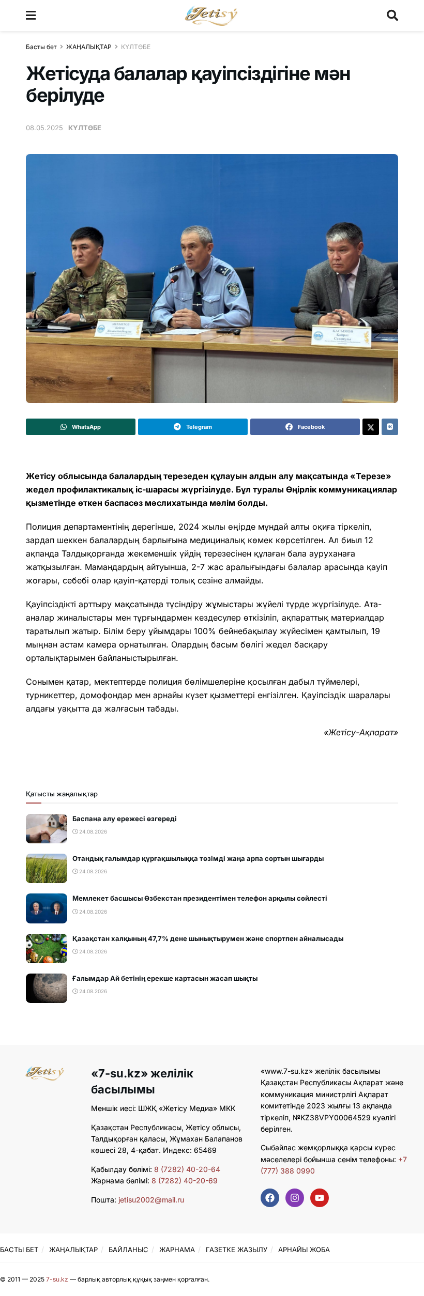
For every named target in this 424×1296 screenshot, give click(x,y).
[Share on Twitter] (370, 427)
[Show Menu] (31, 15)
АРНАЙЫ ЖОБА (304, 1249)
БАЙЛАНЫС (128, 1249)
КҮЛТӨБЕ (135, 47)
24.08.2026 (92, 831)
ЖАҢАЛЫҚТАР (89, 47)
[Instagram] (294, 1198)
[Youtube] (319, 1198)
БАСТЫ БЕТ (19, 1249)
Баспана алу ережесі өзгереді (124, 818)
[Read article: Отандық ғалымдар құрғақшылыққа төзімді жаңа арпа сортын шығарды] (46, 868)
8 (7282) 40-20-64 (187, 1169)
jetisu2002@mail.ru (151, 1199)
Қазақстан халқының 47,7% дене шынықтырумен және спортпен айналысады (207, 938)
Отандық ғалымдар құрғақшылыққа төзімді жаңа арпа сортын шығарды (198, 858)
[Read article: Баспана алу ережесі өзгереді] (46, 828)
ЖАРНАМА (177, 1249)
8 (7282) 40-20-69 (185, 1180)
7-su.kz (57, 1279)
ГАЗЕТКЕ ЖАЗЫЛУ (236, 1249)
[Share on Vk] (390, 427)
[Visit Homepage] (211, 15)
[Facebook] (270, 1198)
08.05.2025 (44, 128)
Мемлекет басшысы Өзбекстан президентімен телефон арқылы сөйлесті (199, 898)
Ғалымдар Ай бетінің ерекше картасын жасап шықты (165, 978)
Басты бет (41, 47)
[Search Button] (392, 15)
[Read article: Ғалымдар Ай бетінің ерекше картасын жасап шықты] (46, 988)
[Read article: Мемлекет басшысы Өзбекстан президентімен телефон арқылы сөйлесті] (46, 908)
